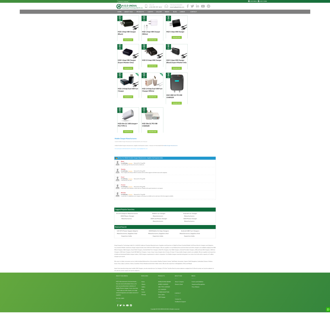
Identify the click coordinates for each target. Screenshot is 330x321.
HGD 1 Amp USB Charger (175, 32)
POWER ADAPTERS (163, 292)
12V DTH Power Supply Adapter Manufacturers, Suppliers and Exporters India (127, 233)
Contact (193, 11)
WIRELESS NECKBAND (164, 281)
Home (119, 11)
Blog (175, 11)
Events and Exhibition (197, 281)
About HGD (128, 11)
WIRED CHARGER (163, 284)
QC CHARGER (162, 289)
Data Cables (161, 294)
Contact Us (178, 299)
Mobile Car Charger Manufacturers (158, 215)
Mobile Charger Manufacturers (170, 145)
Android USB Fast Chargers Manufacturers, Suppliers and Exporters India (190, 233)
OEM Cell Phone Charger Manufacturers (159, 220)
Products (140, 11)
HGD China (263, 1)
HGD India (253, 1)
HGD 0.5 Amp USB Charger (151, 60)
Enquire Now (128, 39)
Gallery (159, 11)
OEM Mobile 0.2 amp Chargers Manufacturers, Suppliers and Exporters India (158, 233)
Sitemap (143, 294)
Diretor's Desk (179, 284)
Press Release (195, 287)
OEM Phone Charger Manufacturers (127, 217)
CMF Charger (161, 297)
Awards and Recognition (198, 284)
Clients (150, 11)
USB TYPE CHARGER (164, 287)
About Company (179, 281)
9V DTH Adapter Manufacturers (127, 213)
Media (167, 11)
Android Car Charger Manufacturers (190, 215)
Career (182, 11)
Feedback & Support (180, 301)
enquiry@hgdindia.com (142, 148)
